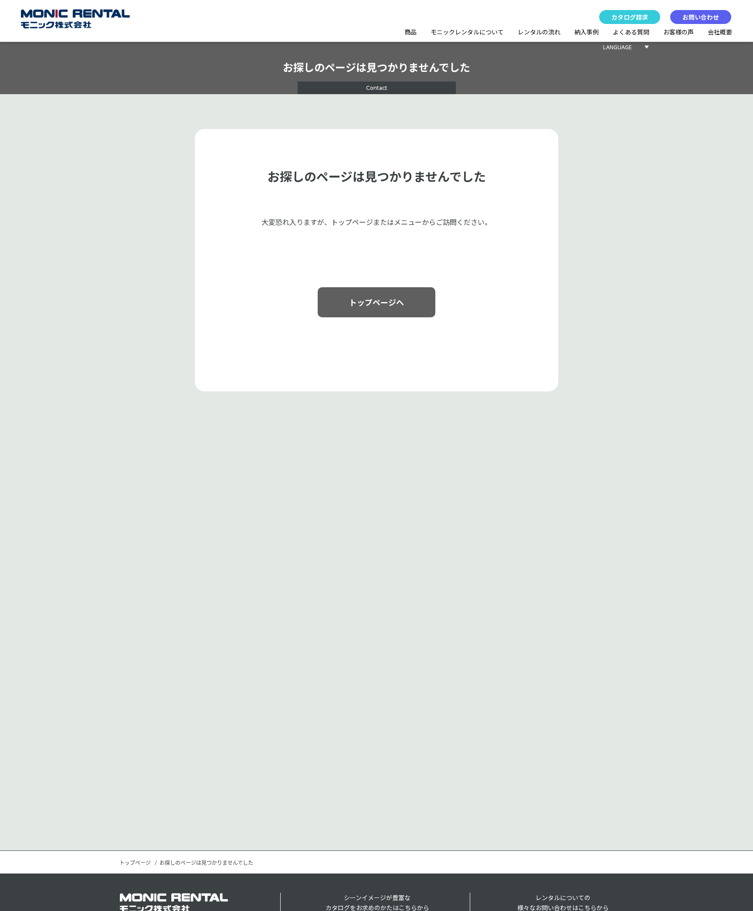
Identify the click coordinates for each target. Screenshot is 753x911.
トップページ (135, 863)
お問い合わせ (700, 17)
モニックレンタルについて (467, 32)
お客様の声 (678, 32)
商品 (410, 32)
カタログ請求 (629, 17)
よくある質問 (631, 32)
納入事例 (586, 32)
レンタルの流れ (539, 32)
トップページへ (376, 302)
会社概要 (720, 32)
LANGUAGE (617, 47)
